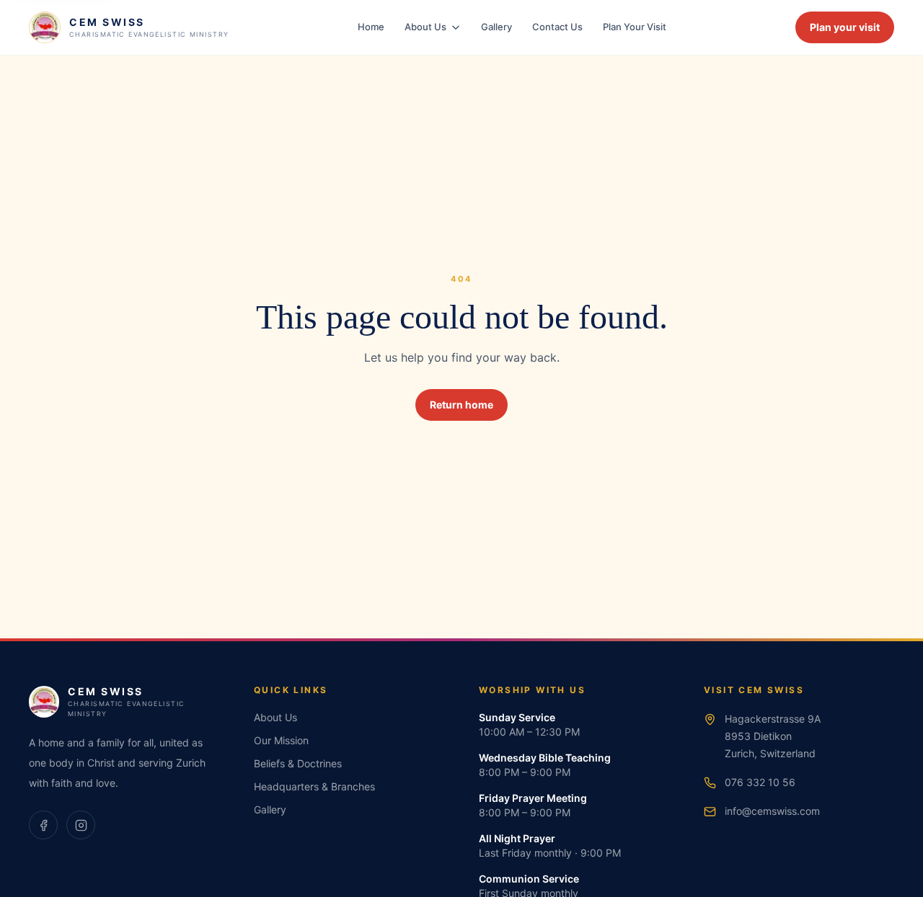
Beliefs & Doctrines (298, 763)
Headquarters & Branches (314, 786)
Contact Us (557, 26)
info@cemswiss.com (772, 811)
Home (371, 26)
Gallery (496, 26)
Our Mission (281, 740)
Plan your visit (845, 27)
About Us (425, 26)
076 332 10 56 (760, 782)
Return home (461, 404)
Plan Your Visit (634, 26)
